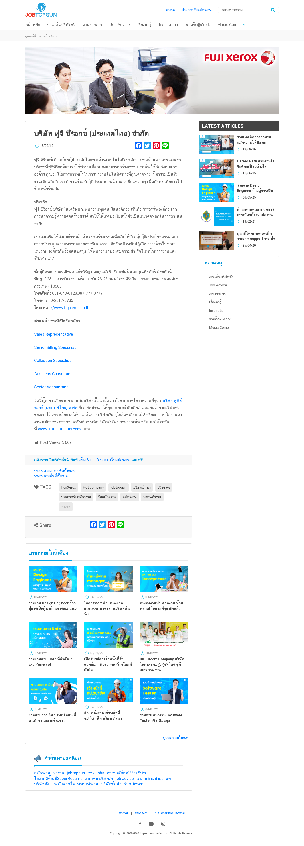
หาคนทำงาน (152, 497)
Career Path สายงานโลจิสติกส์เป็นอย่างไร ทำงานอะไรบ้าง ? (256, 166)
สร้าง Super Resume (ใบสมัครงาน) (105, 460)
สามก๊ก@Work (198, 24)
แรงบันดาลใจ (63, 784)
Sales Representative (53, 334)
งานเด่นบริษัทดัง (61, 24)
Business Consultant (53, 373)
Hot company (93, 487)
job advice (125, 778)
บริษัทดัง (163, 487)
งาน (90, 773)
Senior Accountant (51, 387)
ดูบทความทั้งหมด (175, 738)
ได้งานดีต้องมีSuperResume (58, 778)
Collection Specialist (52, 360)
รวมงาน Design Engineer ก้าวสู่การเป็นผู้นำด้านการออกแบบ (255, 190)
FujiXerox (68, 487)
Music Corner (229, 24)
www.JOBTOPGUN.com (59, 429)
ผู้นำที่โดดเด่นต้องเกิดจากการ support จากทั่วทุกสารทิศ (256, 238)
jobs (100, 773)
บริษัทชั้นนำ (142, 487)
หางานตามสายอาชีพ (153, 778)
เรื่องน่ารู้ (144, 24)
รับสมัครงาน (107, 497)
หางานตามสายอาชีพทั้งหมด (54, 471)
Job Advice (120, 24)
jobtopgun (118, 487)
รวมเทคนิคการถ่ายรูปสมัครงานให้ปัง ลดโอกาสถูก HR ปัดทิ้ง (254, 142)
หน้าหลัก (32, 24)
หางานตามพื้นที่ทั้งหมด (51, 476)
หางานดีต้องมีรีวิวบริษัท (126, 773)
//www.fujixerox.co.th (70, 307)
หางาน (170, 10)
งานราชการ (92, 24)
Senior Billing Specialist (55, 347)
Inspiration (168, 24)
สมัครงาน (130, 497)
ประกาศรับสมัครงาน (197, 10)
